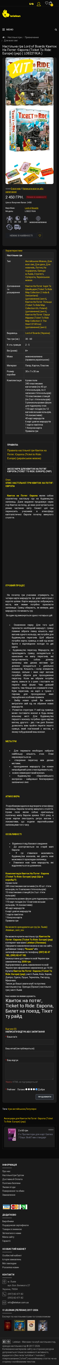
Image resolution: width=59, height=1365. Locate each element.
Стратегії (38, 274)
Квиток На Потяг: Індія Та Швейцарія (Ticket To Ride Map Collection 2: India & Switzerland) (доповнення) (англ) (38, 292)
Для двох (40, 264)
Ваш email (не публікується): (20, 1048)
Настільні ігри (15, 37)
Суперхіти (30, 277)
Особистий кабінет (12, 1255)
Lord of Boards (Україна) (37, 333)
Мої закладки (9, 1263)
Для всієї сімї (11, 40)
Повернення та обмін (13, 1191)
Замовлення (8, 1195)
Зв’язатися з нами (11, 1233)
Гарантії (6, 1241)
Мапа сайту (8, 1237)
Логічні (39, 267)
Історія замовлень (11, 1259)
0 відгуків (16, 188)
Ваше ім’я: (12, 1037)
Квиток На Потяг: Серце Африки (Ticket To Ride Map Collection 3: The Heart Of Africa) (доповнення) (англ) (37, 321)
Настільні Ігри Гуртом (13, 1175)
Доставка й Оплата (12, 1179)
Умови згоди (8, 1187)
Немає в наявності (21, 235)
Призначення (32, 37)
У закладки (39, 235)
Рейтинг (11, 1089)
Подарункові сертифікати (15, 1225)
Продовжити (44, 1097)
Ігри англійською (16, 1109)
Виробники (8, 1221)
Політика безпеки (11, 1183)
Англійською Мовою (35, 261)
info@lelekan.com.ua (18, 1302)
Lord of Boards (31, 208)
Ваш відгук (12, 1060)
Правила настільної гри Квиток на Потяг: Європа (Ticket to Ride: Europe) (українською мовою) (27, 454)
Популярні (31, 1109)
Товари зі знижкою (12, 1229)
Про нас (6, 1171)
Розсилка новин (10, 1267)
